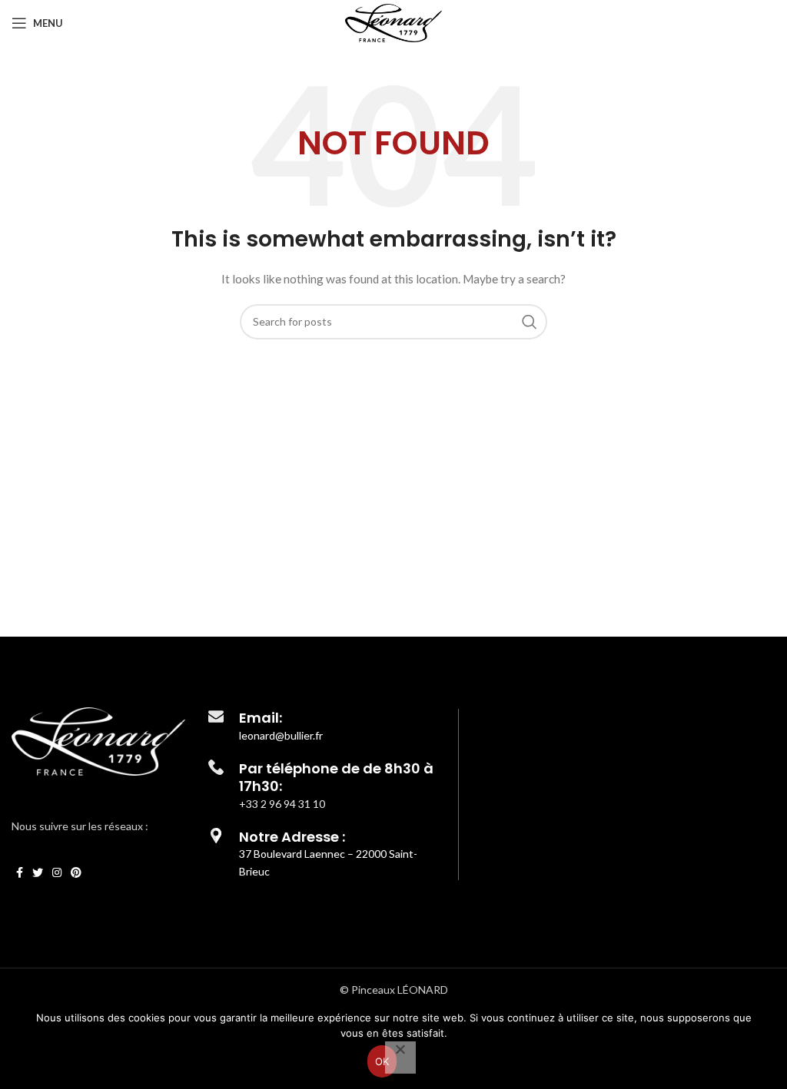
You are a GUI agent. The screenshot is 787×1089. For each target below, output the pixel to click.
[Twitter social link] (38, 872)
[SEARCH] (529, 321)
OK (382, 1061)
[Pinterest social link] (76, 872)
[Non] (400, 1057)
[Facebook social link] (20, 872)
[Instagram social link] (57, 872)
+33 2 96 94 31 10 (282, 803)
